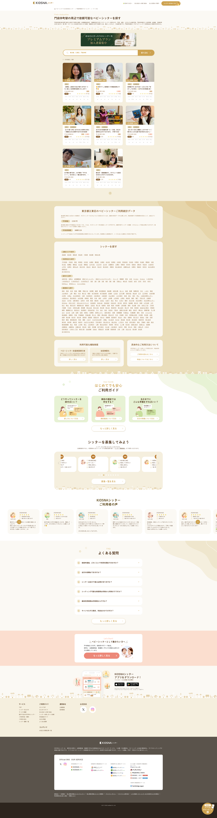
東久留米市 (118, 267)
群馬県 (75, 255)
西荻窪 (85, 317)
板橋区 (69, 264)
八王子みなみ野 (96, 319)
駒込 (67, 305)
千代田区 (64, 262)
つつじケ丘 (148, 312)
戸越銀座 (81, 315)
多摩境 (91, 312)
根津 (63, 319)
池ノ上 (122, 291)
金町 (99, 298)
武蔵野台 (71, 327)
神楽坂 (87, 298)
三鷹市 (117, 264)
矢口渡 (107, 327)
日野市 (69, 267)
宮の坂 (128, 324)
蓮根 (84, 319)
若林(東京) (65, 329)
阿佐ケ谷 (85, 291)
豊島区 (148, 262)
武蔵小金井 (134, 324)
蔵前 (126, 300)
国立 (112, 300)
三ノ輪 (122, 324)
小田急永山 (65, 298)
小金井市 (151, 264)
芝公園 (134, 305)
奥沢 (133, 296)
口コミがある (81, 284)
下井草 (152, 305)
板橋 (130, 291)
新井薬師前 (102, 291)
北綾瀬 (149, 298)
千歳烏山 (126, 312)
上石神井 (116, 298)
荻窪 (125, 296)
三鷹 (97, 324)
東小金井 (148, 319)
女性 (130, 279)
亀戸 (137, 298)
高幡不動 (146, 310)
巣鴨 (63, 310)
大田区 (119, 262)
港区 (75, 262)
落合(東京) (73, 298)
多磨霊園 (119, 312)
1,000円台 (149, 279)
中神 (126, 315)
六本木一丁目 (74, 329)
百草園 (94, 327)
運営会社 (56, 793)
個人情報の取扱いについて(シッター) (76, 793)
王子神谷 (145, 293)
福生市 (94, 267)
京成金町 (93, 303)
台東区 (91, 262)
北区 (152, 262)
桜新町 (104, 305)
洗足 (105, 310)
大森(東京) (97, 296)
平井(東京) (99, 322)
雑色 (130, 310)
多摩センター (99, 312)
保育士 (71, 279)
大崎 (83, 296)
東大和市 (105, 267)
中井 (116, 315)
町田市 (145, 264)
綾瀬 (96, 291)
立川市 (105, 264)
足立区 (80, 264)
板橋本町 (136, 291)
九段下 (107, 300)
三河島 (80, 324)
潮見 (129, 305)
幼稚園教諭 (77, 279)
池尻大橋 (115, 291)
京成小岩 (99, 303)
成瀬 (63, 317)
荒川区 (64, 264)
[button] (99, 475)
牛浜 (79, 293)
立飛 (73, 312)
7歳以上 (119, 281)
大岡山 (69, 296)
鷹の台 (141, 310)
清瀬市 (112, 267)
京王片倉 (131, 300)
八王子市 (99, 264)
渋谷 (138, 305)
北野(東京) (76, 300)
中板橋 (122, 315)
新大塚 (102, 308)
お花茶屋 (80, 298)
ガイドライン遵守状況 (123, 793)
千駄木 (116, 310)
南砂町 (111, 324)
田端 (81, 312)
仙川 (101, 310)
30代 (144, 281)
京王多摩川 (139, 300)
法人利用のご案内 (154, 3)
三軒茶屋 (123, 305)
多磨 (113, 312)
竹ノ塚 (153, 310)
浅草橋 (91, 291)
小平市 (64, 267)
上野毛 (122, 298)
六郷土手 (140, 327)
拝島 (79, 319)
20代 (139, 281)
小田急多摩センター (147, 296)
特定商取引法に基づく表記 (60, 795)
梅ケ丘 (84, 293)
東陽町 (71, 315)
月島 (142, 312)
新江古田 (89, 308)
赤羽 (71, 291)
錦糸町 (96, 300)
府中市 (128, 264)
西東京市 (64, 269)
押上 (138, 296)
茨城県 (64, 255)
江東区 (102, 262)
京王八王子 (72, 303)
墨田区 (97, 262)
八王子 (89, 319)
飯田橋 (109, 291)
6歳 (114, 281)
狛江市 (99, 267)
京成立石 (113, 303)
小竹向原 (146, 303)
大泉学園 (152, 293)
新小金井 (120, 308)
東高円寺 (141, 319)
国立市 (89, 267)
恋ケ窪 (120, 303)
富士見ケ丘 (106, 322)
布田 (126, 322)
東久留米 (134, 319)
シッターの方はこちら (170, 3)
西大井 (74, 317)
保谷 (152, 322)
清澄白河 (101, 329)
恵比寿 (135, 293)
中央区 (71, 262)
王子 (139, 293)
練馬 (67, 319)
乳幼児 (130, 281)
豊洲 (98, 315)
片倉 (95, 298)
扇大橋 (135, 329)
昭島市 (134, 264)
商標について (72, 795)
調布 (138, 312)
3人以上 (142, 279)
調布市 (139, 264)
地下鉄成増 (103, 293)
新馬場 (136, 308)
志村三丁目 (145, 305)
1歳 (95, 281)
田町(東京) (108, 312)
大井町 (64, 296)
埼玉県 (80, 255)
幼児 (135, 281)
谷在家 (140, 329)
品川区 (108, 262)
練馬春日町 (73, 319)
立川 (63, 312)
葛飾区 (86, 264)
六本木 (147, 327)
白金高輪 (88, 329)
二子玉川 (121, 322)
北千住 (69, 300)
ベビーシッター (105, 22)
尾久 (129, 296)
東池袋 (123, 319)
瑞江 (85, 324)
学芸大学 (142, 298)
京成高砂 (106, 303)
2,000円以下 (75, 281)
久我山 (102, 300)
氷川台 (117, 319)
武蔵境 (148, 324)
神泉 (131, 308)
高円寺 (125, 303)
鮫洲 (112, 305)
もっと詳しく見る (108, 621)
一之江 (146, 291)
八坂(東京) (114, 327)
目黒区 (113, 262)
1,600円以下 (66, 281)
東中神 (64, 322)
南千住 (117, 324)
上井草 (105, 298)
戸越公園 (88, 315)
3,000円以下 (85, 281)
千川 (97, 310)
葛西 (91, 298)
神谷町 (128, 298)
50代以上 (65, 284)
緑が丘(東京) (104, 324)
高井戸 (135, 310)
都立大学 (111, 315)
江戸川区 (92, 264)
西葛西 (90, 317)
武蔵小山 (142, 324)
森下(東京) (100, 327)
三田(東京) (91, 324)
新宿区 (80, 262)
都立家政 (104, 315)
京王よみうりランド (83, 303)
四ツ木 (130, 327)
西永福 (68, 317)
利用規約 (63, 793)
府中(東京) (132, 322)
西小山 (102, 317)
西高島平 (114, 317)
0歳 (91, 281)
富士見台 (114, 322)
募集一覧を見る (108, 481)
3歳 (103, 281)
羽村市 (145, 267)
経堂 (91, 300)
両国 (135, 327)
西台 (125, 317)
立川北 (68, 312)
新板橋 (83, 308)
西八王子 (136, 317)
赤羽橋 (107, 329)
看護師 (122, 279)
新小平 (127, 308)
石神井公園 (76, 308)
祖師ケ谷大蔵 (123, 310)
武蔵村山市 (127, 267)
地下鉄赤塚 (95, 293)
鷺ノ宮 (98, 305)
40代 (149, 281)
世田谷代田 (91, 310)
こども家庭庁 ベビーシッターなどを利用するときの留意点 (145, 793)
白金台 (95, 329)
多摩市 (134, 267)
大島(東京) (89, 296)
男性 (126, 279)
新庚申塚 (113, 329)
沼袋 (147, 317)
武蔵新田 (64, 327)
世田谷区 (125, 262)
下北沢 (69, 308)
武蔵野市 (111, 264)
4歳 (106, 281)
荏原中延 (128, 293)
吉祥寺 (83, 300)
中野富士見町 (133, 315)
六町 (118, 329)
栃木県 (69, 255)
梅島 (89, 293)
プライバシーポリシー (111, 793)
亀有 (132, 298)
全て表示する (66, 271)
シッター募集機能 (120, 448)
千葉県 (86, 255)
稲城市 (139, 267)
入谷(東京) (65, 293)
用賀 (125, 327)
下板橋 (64, 308)
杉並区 (142, 262)
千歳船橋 (132, 312)
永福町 (110, 293)
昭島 (75, 291)
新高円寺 (113, 308)
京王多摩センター (149, 300)
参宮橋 (117, 305)
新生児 (125, 281)
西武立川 (77, 310)
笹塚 (108, 305)
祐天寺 (121, 327)
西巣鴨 (108, 317)
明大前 (84, 327)
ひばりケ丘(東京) (89, 322)
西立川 (120, 317)
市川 (141, 291)
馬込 (71, 324)
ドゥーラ (115, 279)
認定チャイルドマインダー (103, 279)
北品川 (64, 300)
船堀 (148, 322)
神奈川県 (97, 255)
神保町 (152, 308)
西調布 (130, 317)
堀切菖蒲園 (65, 324)
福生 (138, 322)
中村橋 (141, 315)
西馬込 (142, 317)
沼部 (151, 317)
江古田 (116, 293)
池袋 (126, 291)
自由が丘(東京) (144, 308)
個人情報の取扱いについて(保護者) (95, 793)
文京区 (86, 262)
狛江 (63, 305)
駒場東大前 (80, 305)
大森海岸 (104, 296)
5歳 (110, 281)
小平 (152, 303)
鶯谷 (75, 293)
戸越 (75, 315)
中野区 (137, 262)
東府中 (80, 322)
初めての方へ (128, 3)
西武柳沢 (83, 310)
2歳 (99, 281)
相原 (63, 291)
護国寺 (87, 305)
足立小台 (128, 329)
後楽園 (131, 303)
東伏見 (75, 322)
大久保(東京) (77, 296)
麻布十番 (82, 329)
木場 (87, 300)
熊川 (116, 300)
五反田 (93, 305)
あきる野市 (151, 267)
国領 (141, 303)
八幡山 (105, 319)
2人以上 (136, 279)
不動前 (143, 322)
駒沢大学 (73, 305)
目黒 (89, 327)
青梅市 (123, 264)
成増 (151, 315)
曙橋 (79, 291)
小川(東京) (119, 296)
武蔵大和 (78, 327)
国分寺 (136, 303)
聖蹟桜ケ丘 (69, 310)
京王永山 (64, 303)
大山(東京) (112, 296)
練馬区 (75, 264)
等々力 (94, 315)
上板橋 (110, 298)
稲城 (151, 291)
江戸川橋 (121, 293)
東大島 (128, 319)
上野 (71, 293)
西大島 (79, 317)
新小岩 (108, 308)
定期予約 (64, 279)
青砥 (67, 291)
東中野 (69, 322)
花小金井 (111, 319)
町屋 (75, 324)
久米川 (121, 300)
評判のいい (72, 284)
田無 (77, 312)
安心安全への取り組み (141, 3)
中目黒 (146, 315)
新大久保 (96, 308)
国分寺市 (82, 267)
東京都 (91, 255)
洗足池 (110, 310)
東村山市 (75, 267)
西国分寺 (96, 317)
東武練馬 (64, 315)
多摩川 (86, 312)
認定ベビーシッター (88, 279)
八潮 (123, 329)
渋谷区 (131, 262)
